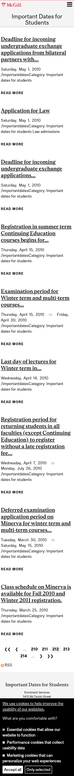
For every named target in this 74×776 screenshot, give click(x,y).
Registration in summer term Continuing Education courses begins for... (36, 233)
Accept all (12, 769)
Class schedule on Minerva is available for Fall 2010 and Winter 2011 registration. (36, 593)
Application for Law (25, 110)
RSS (8, 665)
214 (23, 656)
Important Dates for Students (37, 19)
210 (34, 649)
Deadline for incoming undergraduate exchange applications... (31, 168)
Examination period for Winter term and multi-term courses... (35, 298)
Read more (12, 94)
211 (45, 649)
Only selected (38, 769)
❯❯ (50, 656)
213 (66, 649)
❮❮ (7, 649)
